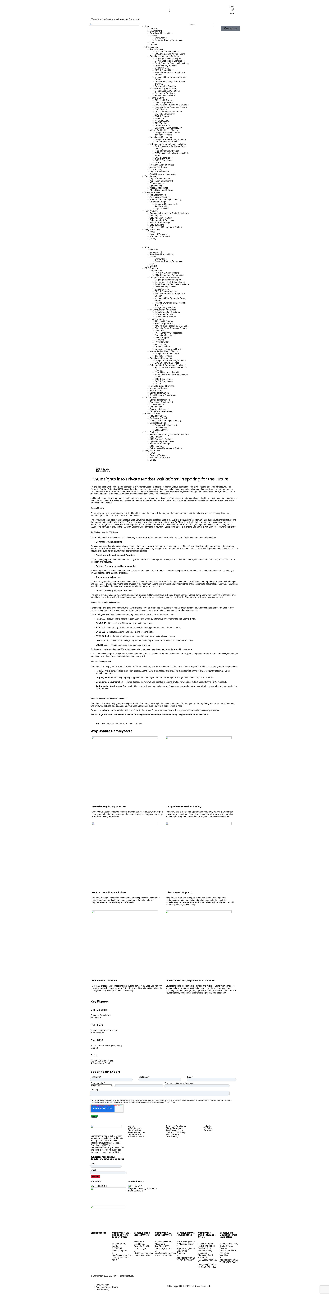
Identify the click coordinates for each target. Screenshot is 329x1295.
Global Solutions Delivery (161, 190)
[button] (164, 243)
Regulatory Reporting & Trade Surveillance (169, 213)
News (152, 232)
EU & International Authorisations (170, 54)
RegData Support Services (162, 165)
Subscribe (95, 1176)
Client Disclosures (174, 1128)
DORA (158, 162)
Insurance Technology (160, 222)
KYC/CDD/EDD (162, 121)
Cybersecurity (156, 185)
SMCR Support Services (166, 70)
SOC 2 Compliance (164, 160)
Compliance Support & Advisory (164, 56)
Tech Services (151, 176)
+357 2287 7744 (143, 1255)
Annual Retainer (162, 125)
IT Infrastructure (157, 183)
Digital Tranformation (159, 172)
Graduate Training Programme (168, 40)
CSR (152, 42)
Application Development (161, 181)
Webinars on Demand (160, 236)
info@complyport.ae (186, 1258)
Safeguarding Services (165, 86)
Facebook (208, 1130)
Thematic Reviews (163, 135)
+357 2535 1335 (164, 1255)
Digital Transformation (160, 179)
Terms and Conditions (176, 1126)
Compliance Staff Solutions (167, 91)
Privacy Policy (172, 1134)
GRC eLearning (157, 225)
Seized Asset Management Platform (166, 227)
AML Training (161, 123)
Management (156, 31)
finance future (122, 724)
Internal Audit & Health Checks (164, 130)
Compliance (103, 724)
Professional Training (159, 197)
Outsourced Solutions (165, 93)
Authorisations (156, 49)
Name (93, 1164)
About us (154, 28)
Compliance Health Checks (167, 132)
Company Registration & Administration (166, 205)
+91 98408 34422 (208, 1267)
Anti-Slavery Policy (174, 1130)
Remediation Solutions (165, 95)
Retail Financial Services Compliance (172, 63)
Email (93, 1170)
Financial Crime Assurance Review (171, 107)
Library (153, 239)
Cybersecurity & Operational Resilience (168, 144)
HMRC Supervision (164, 102)
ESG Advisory (156, 169)
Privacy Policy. (170, 1102)
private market (135, 724)
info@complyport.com (122, 1255)
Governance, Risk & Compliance (170, 61)
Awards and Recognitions (161, 33)
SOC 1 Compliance (164, 158)
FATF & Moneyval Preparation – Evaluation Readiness (169, 113)
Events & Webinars (158, 234)
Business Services (153, 192)
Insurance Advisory (158, 167)
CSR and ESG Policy (175, 1132)
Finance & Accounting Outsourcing (165, 199)
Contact (153, 45)
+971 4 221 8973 (186, 1260)
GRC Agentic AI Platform (161, 218)
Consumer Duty (162, 68)
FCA (112, 724)
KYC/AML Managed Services (163, 88)
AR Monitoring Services (165, 65)
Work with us (161, 38)
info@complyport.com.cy (145, 1253)
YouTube (207, 1128)
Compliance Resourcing (161, 137)
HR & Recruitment (158, 195)
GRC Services (151, 47)
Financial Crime (157, 98)
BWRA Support (162, 116)
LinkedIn (207, 1126)
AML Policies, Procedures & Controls (172, 105)
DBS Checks (161, 109)
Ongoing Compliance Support (168, 58)
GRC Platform (156, 216)
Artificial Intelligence (159, 188)
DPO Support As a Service (167, 142)
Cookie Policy (172, 1137)
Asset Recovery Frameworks (163, 174)
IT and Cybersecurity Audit (167, 151)
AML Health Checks (164, 100)
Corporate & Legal (158, 202)
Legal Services (161, 209)
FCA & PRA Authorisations (167, 52)
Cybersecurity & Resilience (162, 220)
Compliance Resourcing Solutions (170, 139)
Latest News (104, 471)
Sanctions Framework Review (168, 128)
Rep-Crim (159, 119)
